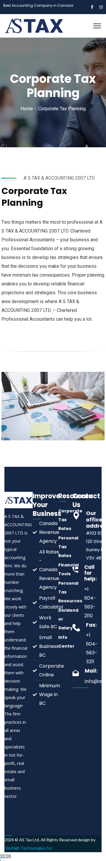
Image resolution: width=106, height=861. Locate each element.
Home (27, 108)
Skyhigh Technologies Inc (28, 847)
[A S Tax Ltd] (34, 25)
